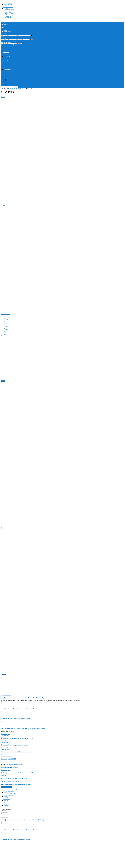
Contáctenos (5, 24)
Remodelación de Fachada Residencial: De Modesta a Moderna (19, 709)
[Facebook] (6, 319)
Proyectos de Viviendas (9, 793)
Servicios (5, 8)
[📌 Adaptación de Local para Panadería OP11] (3, 741)
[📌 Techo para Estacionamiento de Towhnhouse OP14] (5, 734)
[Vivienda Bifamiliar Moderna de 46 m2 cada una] (4, 715)
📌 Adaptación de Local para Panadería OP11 (14, 745)
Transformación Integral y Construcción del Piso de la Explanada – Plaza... (23, 728)
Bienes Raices (9, 13)
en (3, 27)
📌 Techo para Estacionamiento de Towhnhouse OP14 (17, 738)
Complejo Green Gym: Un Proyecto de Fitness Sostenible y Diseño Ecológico (23, 698)
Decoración (9, 14)
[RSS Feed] (5, 334)
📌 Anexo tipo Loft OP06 (8, 759)
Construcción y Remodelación (10, 789)
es (3, 25)
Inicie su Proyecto (10, 9)
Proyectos (6, 792)
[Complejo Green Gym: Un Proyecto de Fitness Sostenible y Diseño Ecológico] (12, 693)
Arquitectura (9, 12)
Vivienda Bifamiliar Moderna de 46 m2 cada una (15, 718)
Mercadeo (5, 805)
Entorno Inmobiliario (8, 7)
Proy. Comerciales (7, 3)
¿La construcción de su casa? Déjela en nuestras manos (17, 752)
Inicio (4, 22)
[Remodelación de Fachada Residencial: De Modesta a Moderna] (4, 706)
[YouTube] (6, 329)
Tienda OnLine (9, 17)
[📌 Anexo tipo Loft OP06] (5, 754)
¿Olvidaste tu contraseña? (6, 36)
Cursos (5, 5)
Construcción (6, 1)
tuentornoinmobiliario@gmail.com (14, 764)
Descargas (8, 16)
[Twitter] (5, 323)
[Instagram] (6, 326)
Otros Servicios (9, 11)
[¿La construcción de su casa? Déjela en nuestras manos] (10, 747)
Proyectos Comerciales (6, 695)
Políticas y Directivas (8, 806)
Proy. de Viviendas (7, 4)
